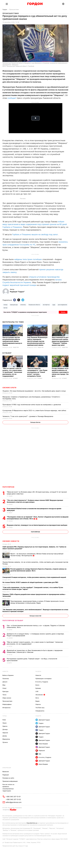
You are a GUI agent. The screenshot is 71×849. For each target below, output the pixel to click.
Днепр (4, 736)
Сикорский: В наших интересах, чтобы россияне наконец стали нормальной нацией (34, 577)
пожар (5, 304)
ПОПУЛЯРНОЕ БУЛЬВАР (12, 620)
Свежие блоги (9, 388)
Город (4, 716)
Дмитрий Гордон (44, 720)
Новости (5, 671)
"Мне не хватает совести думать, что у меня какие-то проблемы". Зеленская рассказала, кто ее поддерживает (12, 372)
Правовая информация (10, 781)
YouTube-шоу (40, 707)
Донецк (5, 729)
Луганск (5, 742)
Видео (38, 701)
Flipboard (42, 750)
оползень (23, 304)
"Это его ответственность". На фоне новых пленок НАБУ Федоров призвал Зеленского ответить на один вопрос (35, 501)
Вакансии (5, 771)
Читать (63, 312)
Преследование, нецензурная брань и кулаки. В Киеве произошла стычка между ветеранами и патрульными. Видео (37, 602)
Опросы (38, 704)
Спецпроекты (40, 711)
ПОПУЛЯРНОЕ (8, 487)
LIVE (37, 691)
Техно (4, 694)
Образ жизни (6, 698)
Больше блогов (35, 422)
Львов (4, 723)
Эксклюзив (39, 694)
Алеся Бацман (43, 743)
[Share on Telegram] (22, 300)
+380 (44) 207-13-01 (13, 796)
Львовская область (34, 304)
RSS (40, 754)
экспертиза (46, 304)
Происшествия (14, 9)
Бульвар (6, 353)
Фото (37, 698)
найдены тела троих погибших (28, 259)
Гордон (4, 9)
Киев (4, 720)
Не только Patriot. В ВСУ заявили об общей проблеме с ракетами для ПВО (30, 582)
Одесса (4, 726)
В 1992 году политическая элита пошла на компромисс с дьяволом (31, 404)
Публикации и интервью (43, 678)
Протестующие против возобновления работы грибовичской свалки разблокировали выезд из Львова (12, 341)
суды (53, 304)
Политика (5, 678)
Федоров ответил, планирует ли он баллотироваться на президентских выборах (37, 525)
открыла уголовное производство (44, 277)
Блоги (37, 685)
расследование (62, 304)
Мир (3, 685)
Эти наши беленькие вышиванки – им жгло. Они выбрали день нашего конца (34, 391)
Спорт (4, 688)
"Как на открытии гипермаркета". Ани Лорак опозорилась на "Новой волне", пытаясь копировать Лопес (37, 372)
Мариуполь (6, 739)
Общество (16, 347)
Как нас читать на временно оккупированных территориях (8, 788)
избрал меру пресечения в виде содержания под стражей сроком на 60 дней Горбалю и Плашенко (34, 224)
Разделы (38, 671)
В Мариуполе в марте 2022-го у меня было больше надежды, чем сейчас (34, 410)
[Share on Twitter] (18, 300)
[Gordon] (35, 4)
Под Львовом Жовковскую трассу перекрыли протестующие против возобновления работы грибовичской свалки (37, 341)
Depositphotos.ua (32, 823)
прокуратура (14, 304)
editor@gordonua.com (13, 802)
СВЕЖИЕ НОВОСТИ (10, 541)
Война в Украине (7, 675)
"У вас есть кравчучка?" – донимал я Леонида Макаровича (28, 416)
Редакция (5, 775)
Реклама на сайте (8, 778)
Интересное (6, 707)
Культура (5, 691)
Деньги (4, 682)
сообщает (11, 98)
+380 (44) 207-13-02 (13, 799)
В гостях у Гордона (42, 682)
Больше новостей (35, 616)
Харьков (5, 732)
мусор (5, 307)
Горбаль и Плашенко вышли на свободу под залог (35, 234)
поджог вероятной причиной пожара (19, 285)
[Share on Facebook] (14, 300)
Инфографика (6, 704)
